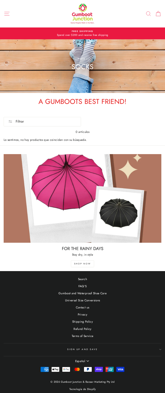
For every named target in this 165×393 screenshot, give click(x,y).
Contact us (82, 307)
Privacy (82, 314)
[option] (82, 33)
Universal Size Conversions (82, 300)
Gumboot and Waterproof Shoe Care (82, 293)
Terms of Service (82, 336)
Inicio (81, 58)
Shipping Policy (82, 321)
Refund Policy (82, 329)
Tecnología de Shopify (82, 389)
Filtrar (19, 121)
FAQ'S (82, 286)
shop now (82, 263)
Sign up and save (82, 349)
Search (82, 279)
